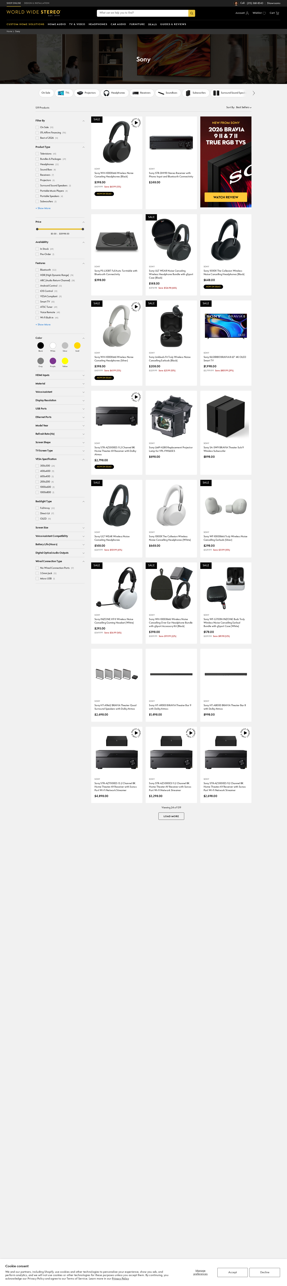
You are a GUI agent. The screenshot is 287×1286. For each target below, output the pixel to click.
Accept (232, 1272)
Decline (264, 1272)
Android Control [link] (51, 286)
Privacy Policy (120, 1278)
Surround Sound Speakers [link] (55, 185)
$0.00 (54, 234)
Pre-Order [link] (47, 254)
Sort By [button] (230, 107)
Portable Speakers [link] (51, 196)
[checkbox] (37, 127)
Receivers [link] (47, 175)
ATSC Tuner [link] (48, 307)
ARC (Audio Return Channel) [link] (57, 280)
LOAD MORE (171, 816)
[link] (41, 347)
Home (9, 31)
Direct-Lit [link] (47, 513)
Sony (17, 31)
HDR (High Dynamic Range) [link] (56, 275)
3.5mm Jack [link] (48, 573)
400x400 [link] (47, 471)
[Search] (191, 13)
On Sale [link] (46, 127)
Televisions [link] (48, 154)
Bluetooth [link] (48, 270)
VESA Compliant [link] (51, 296)
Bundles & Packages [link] (53, 159)
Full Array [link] (47, 508)
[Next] (253, 93)
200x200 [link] (47, 482)
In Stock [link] (46, 249)
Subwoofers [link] (48, 201)
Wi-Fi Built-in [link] (49, 318)
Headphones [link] (49, 164)
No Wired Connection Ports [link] (57, 568)
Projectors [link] (47, 180)
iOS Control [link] (48, 291)
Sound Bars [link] (48, 170)
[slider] (37, 229)
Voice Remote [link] (50, 312)
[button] (274, 13)
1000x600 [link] (47, 487)
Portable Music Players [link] (54, 191)
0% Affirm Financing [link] (53, 133)
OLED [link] (45, 519)
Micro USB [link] (47, 579)
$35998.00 (64, 234)
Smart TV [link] (47, 302)
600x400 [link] (47, 476)
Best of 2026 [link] (49, 138)
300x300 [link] (47, 466)
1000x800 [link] (47, 492)
